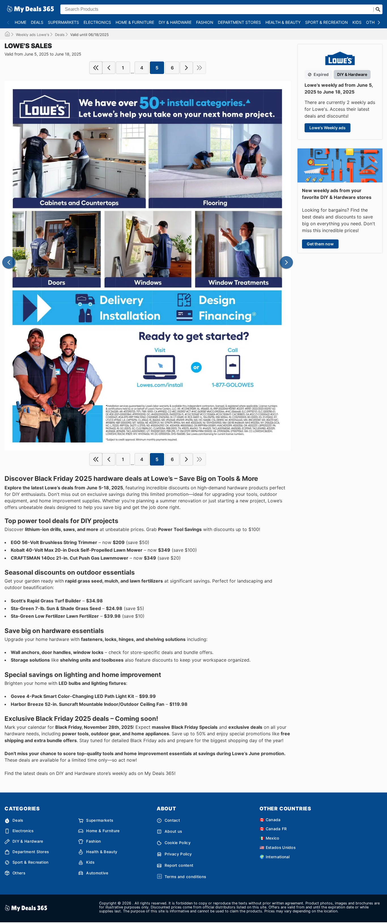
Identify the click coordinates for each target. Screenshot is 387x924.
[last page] (199, 67)
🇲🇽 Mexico (269, 838)
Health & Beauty (283, 22)
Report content (179, 865)
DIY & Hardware (175, 22)
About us (173, 831)
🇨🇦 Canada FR (273, 829)
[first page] (95, 67)
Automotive (97, 873)
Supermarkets (63, 22)
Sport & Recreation (326, 22)
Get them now (320, 243)
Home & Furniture (135, 22)
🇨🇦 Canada (270, 819)
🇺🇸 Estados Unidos (277, 847)
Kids (357, 22)
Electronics (97, 22)
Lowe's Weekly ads (327, 127)
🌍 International (275, 857)
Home (20, 22)
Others (374, 22)
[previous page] (108, 67)
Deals (37, 22)
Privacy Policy (178, 854)
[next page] (186, 67)
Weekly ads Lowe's (32, 34)
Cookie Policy (178, 842)
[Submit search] (377, 9)
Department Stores (239, 22)
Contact (172, 820)
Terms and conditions (185, 876)
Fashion (204, 22)
